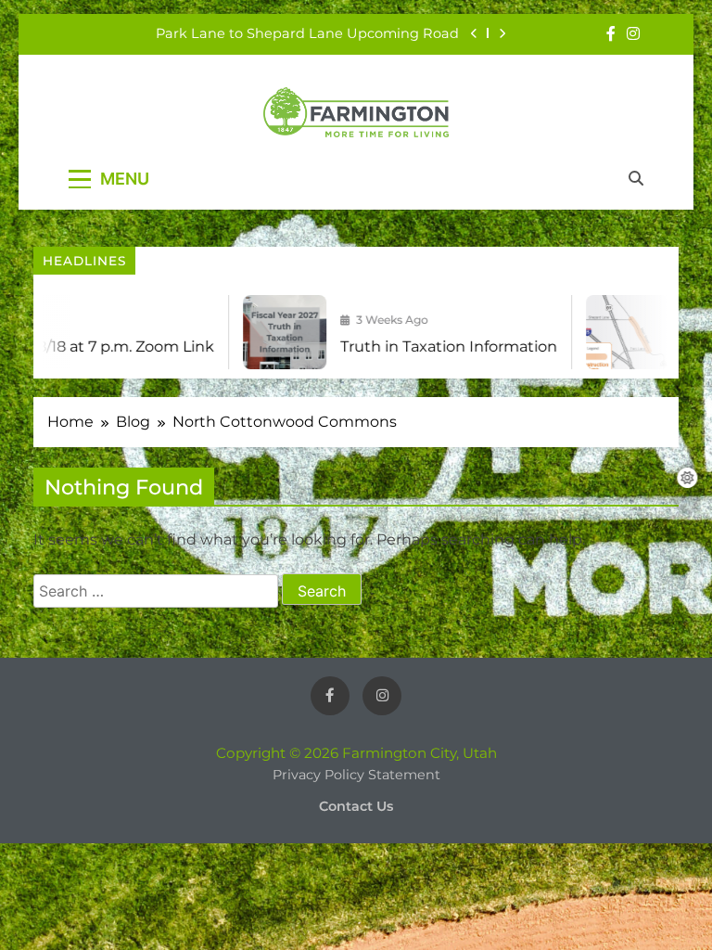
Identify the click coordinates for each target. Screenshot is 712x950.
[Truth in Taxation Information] (271, 332)
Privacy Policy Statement (356, 774)
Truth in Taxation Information (435, 346)
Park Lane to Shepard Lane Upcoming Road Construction (307, 33)
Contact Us (356, 806)
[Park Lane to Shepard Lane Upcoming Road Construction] (614, 332)
